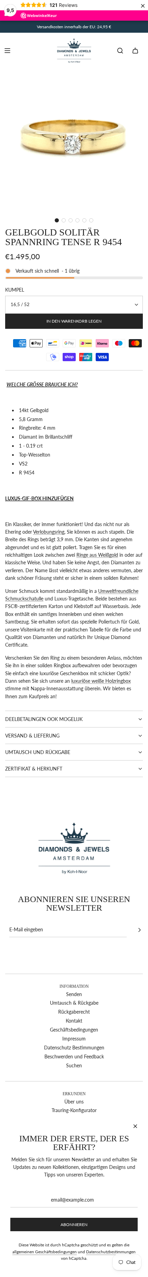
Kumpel (14, 290)
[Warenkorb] (135, 50)
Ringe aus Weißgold (97, 555)
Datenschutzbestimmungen (111, 1251)
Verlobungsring (48, 532)
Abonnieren (74, 1224)
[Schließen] (135, 1126)
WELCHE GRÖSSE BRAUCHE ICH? (42, 384)
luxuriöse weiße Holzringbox (101, 681)
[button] (57, 220)
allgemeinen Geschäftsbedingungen (44, 1251)
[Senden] (139, 930)
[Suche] (120, 50)
